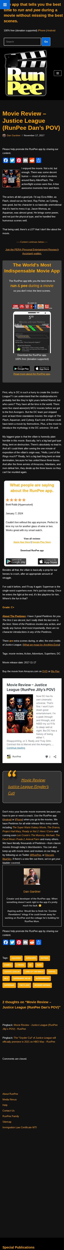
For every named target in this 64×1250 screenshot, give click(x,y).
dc (30, 965)
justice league (12, 972)
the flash (24, 985)
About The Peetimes (14, 616)
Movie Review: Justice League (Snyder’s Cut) (28, 786)
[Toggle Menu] (5, 4)
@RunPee (35, 855)
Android (51, 30)
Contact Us (8, 1110)
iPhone (41, 30)
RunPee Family (10, 1116)
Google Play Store (41, 542)
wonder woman (42, 985)
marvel (52, 972)
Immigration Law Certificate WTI (19, 1127)
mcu (6, 978)
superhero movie (22, 978)
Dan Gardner (14, 135)
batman (44, 958)
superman (9, 985)
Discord (49, 855)
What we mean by (41, 644)
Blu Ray (55, 671)
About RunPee (10, 1093)
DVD (45, 671)
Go (46, 41)
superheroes (42, 978)
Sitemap (6, 1121)
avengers (31, 958)
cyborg (20, 965)
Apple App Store (21, 542)
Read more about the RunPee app (31, 374)
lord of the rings (34, 972)
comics (7, 965)
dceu (39, 965)
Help (4, 1105)
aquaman (16, 958)
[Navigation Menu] (58, 73)
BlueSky (6, 858)
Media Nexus (9, 1099)
